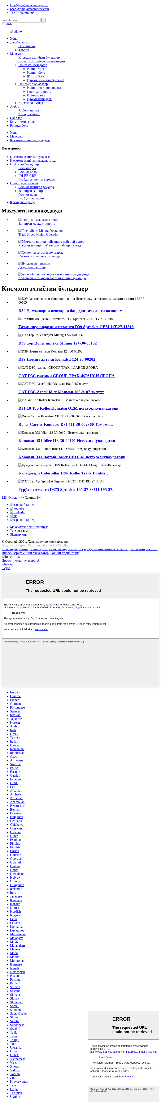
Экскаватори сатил (143, 549)
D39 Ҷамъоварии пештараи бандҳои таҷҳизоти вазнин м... (72, 310)
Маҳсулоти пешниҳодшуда (29, 527)
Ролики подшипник (64, 553)
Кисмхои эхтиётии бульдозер (39, 57)
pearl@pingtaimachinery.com (29, 9)
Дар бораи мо (19, 42)
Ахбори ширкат (29, 110)
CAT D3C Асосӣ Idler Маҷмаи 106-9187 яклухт (61, 392)
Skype (6, 568)
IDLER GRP (35, 76)
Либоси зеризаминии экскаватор (25, 553)
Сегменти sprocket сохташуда (39, 256)
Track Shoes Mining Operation (38, 234)
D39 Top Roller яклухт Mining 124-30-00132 (57, 343)
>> (22, 497)
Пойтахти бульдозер (32, 65)
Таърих (23, 50)
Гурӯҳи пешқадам (39, 99)
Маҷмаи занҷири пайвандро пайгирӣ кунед (49, 245)
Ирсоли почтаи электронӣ (20, 560)
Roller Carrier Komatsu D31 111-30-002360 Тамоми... (65, 424)
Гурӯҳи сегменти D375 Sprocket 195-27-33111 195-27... (67, 489)
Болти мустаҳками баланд (48, 549)
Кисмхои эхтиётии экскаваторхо (41, 61)
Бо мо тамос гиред (23, 121)
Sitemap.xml (18, 534)
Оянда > (14, 497)
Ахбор (14, 106)
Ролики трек (36, 69)
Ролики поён (36, 95)
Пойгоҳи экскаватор (33, 84)
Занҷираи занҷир (39, 91)
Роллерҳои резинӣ (15, 549)
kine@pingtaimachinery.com (29, 5)
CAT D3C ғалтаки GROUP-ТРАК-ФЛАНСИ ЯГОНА (66, 375)
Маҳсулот (17, 53)
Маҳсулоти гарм (13, 545)
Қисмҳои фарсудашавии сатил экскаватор (98, 549)
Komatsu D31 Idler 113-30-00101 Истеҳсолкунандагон (66, 440)
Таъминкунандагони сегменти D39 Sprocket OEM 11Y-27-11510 (76, 327)
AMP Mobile (58, 545)
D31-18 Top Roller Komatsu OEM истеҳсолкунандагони (68, 408)
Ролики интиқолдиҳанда (44, 87)
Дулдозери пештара (32, 267)
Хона (13, 38)
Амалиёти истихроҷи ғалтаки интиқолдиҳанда (52, 278)
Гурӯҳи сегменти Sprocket (45, 80)
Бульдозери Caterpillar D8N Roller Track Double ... (63, 473)
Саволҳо (16, 118)
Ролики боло (36, 72)
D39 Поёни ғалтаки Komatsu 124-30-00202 (56, 359)
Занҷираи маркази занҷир (36, 223)
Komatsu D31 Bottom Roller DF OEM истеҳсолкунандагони (71, 457)
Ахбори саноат (29, 114)
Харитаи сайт (37, 545)
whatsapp (8, 564)
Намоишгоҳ (26, 46)
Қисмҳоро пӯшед (30, 103)
